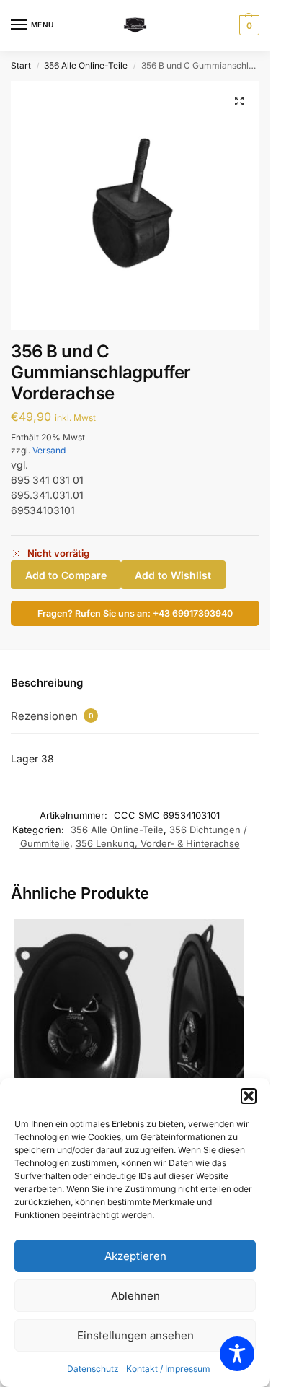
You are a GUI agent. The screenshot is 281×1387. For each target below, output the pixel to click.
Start (21, 65)
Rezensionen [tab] (52, 716)
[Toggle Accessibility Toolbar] (237, 1354)
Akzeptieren (135, 1256)
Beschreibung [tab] (47, 683)
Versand (49, 450)
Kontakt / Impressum (168, 1368)
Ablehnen (135, 1296)
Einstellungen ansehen (135, 1335)
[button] (248, 1096)
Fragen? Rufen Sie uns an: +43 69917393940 (135, 613)
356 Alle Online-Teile (86, 65)
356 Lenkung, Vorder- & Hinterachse (158, 843)
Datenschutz (93, 1368)
